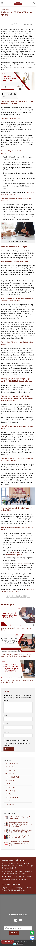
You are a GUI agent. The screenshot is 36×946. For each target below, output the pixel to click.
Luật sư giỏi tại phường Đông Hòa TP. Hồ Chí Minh (16, 629)
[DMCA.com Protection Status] (18, 943)
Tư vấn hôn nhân (9, 804)
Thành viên (7, 801)
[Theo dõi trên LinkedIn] (15, 920)
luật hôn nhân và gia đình (13, 555)
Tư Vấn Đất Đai (9, 780)
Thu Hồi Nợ (7, 784)
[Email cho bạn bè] (14, 596)
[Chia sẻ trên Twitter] (11, 596)
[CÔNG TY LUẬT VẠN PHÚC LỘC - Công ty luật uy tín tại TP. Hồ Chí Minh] (18, 3)
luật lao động (15, 552)
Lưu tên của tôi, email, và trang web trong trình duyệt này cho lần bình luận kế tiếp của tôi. (16, 742)
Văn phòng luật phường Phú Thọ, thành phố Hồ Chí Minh (20, 836)
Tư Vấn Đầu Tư (9, 767)
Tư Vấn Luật (5, 9)
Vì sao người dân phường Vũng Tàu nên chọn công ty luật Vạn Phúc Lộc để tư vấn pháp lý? (16, 655)
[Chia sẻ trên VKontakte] (21, 596)
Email (5, 724)
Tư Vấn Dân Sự (9, 774)
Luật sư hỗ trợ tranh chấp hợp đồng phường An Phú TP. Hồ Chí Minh (19, 843)
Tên (5, 716)
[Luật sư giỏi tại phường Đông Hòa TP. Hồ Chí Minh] (18, 616)
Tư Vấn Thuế (8, 794)
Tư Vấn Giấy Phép (9, 787)
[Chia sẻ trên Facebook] (7, 596)
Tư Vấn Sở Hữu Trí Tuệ (11, 777)
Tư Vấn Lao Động (9, 791)
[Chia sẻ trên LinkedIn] (24, 596)
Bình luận (6, 700)
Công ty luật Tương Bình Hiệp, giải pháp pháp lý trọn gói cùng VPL (17, 681)
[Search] (34, 3)
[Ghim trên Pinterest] (17, 596)
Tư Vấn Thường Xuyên (11, 797)
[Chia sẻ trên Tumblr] (28, 596)
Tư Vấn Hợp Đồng (10, 770)
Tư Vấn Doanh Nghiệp (11, 763)
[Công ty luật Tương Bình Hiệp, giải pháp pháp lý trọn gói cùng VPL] (18, 669)
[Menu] (2, 3)
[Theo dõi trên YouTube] (20, 920)
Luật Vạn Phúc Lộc (23, 563)
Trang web (6, 732)
